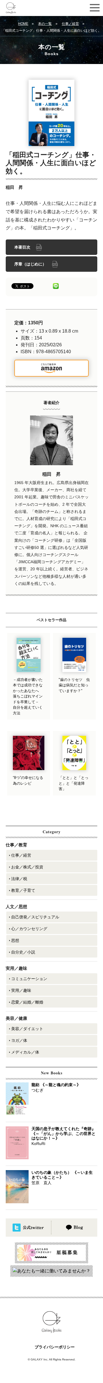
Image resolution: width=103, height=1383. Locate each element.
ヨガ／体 (19, 1040)
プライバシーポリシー (55, 1347)
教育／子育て (23, 890)
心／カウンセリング (29, 928)
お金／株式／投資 (27, 867)
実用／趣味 (21, 990)
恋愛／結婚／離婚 (27, 1002)
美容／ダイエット (27, 1028)
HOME (23, 24)
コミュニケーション (29, 978)
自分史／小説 (23, 952)
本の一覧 (45, 24)
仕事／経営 (70, 24)
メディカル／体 (25, 1052)
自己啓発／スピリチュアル (35, 917)
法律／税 (19, 878)
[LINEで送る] (56, 285)
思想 (15, 940)
